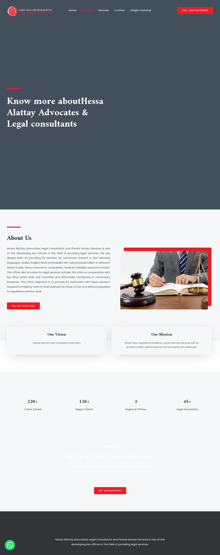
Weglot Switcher (140, 10)
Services (103, 10)
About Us (87, 10)
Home (72, 10)
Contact (119, 10)
